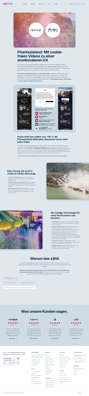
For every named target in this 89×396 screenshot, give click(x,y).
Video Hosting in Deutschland (37, 355)
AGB (75, 372)
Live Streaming (34, 364)
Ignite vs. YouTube (63, 375)
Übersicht (47, 355)
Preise (49, 3)
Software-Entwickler (35, 381)
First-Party (47, 368)
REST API (47, 374)
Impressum (76, 370)
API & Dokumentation (64, 360)
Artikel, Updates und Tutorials (65, 359)
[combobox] (82, 393)
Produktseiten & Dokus (35, 360)
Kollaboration (48, 366)
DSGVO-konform (48, 362)
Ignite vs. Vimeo (63, 373)
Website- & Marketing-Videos (37, 357)
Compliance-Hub (63, 362)
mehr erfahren (12, 338)
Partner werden (63, 366)
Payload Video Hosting (50, 380)
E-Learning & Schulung (35, 359)
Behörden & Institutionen (36, 375)
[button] (74, 3)
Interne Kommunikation (35, 362)
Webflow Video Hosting (50, 384)
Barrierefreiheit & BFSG (50, 364)
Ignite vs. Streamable (64, 379)
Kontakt (56, 3)
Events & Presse (63, 364)
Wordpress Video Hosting (50, 382)
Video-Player (48, 357)
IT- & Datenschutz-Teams (36, 383)
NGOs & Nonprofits (35, 377)
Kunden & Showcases (64, 357)
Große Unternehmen (35, 371)
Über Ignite (62, 355)
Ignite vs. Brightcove (64, 377)
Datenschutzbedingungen (79, 368)
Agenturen (33, 373)
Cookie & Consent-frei (49, 360)
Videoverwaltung (48, 359)
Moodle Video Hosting (49, 386)
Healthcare (33, 379)
